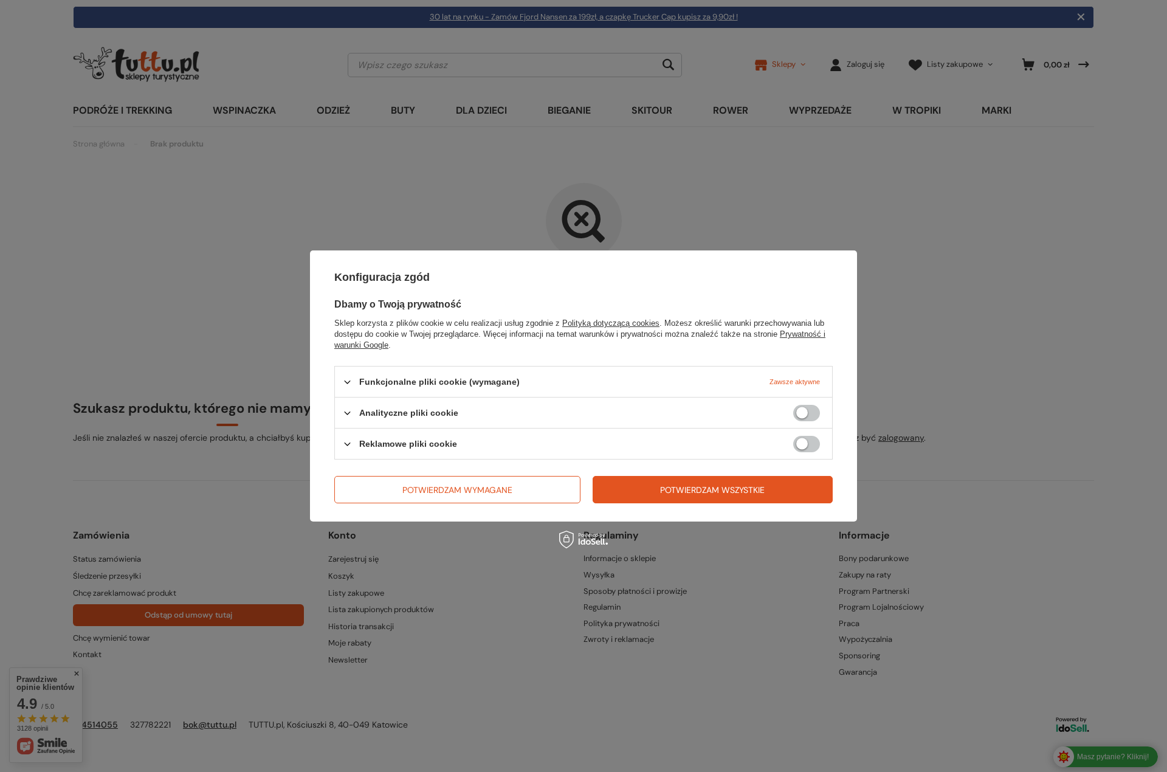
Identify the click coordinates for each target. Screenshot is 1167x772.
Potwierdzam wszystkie (712, 489)
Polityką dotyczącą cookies (610, 323)
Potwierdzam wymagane (457, 489)
